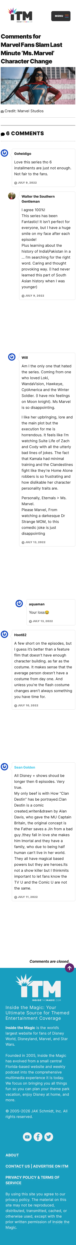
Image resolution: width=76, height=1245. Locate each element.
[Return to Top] (69, 968)
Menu (59, 15)
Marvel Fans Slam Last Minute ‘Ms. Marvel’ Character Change (31, 53)
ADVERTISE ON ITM (50, 1166)
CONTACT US (18, 1166)
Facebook (38, 1136)
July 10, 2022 (28, 705)
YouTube (27, 1136)
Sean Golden (24, 767)
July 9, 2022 (27, 182)
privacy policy (17, 1199)
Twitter (48, 1136)
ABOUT (12, 1155)
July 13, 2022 (35, 542)
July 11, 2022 (28, 896)
